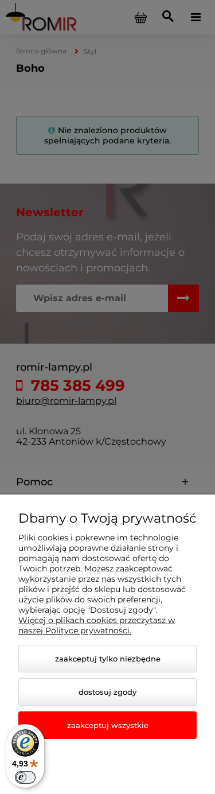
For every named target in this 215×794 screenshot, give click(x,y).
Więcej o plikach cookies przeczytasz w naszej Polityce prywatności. (96, 625)
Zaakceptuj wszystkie (107, 725)
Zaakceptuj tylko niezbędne (108, 658)
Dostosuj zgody (107, 691)
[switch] (25, 777)
